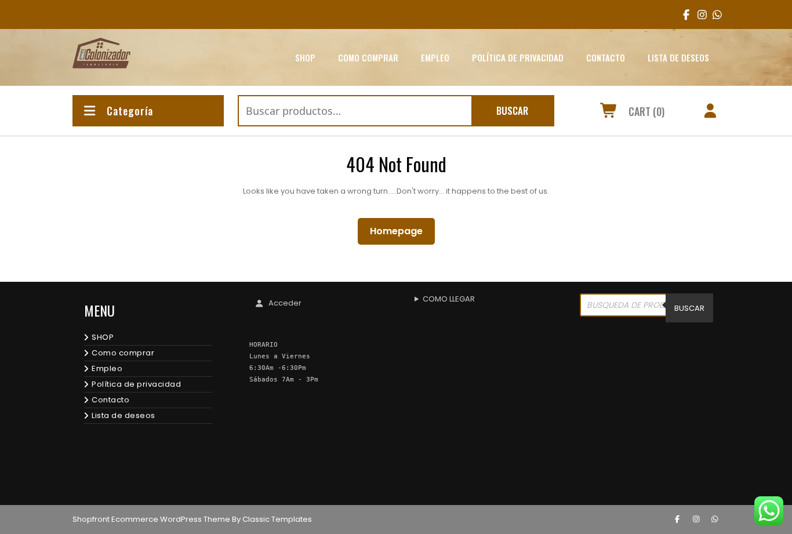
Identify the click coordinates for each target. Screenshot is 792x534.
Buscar (512, 110)
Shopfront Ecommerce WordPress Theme (151, 519)
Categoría (130, 110)
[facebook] (684, 14)
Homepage (401, 231)
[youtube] (713, 14)
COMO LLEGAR (449, 298)
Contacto (605, 57)
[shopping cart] (609, 112)
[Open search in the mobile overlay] (646, 307)
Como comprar (368, 57)
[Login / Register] (711, 112)
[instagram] (698, 14)
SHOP (305, 57)
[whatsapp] (715, 519)
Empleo (435, 57)
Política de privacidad (518, 57)
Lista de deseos (678, 57)
